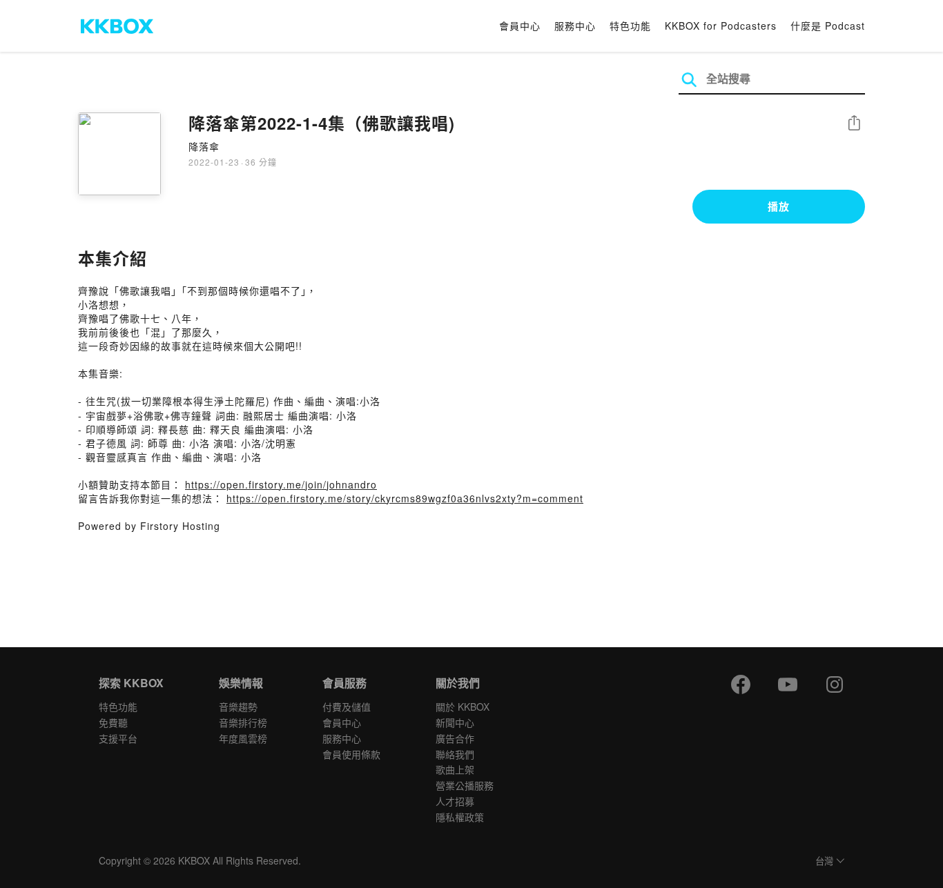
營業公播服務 (465, 785)
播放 (779, 206)
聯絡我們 (455, 754)
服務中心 (575, 25)
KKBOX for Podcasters (721, 25)
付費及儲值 (346, 706)
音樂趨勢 (238, 706)
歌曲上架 (455, 769)
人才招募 (455, 801)
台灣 (824, 861)
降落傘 (204, 146)
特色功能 (630, 25)
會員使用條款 (351, 754)
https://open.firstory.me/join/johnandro (281, 484)
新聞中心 (455, 722)
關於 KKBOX (462, 706)
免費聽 (113, 722)
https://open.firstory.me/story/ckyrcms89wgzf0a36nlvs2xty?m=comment (404, 498)
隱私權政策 (460, 817)
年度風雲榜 (243, 738)
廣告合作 (455, 738)
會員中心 (520, 25)
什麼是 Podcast (827, 25)
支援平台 (118, 738)
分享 (854, 123)
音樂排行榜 (243, 722)
